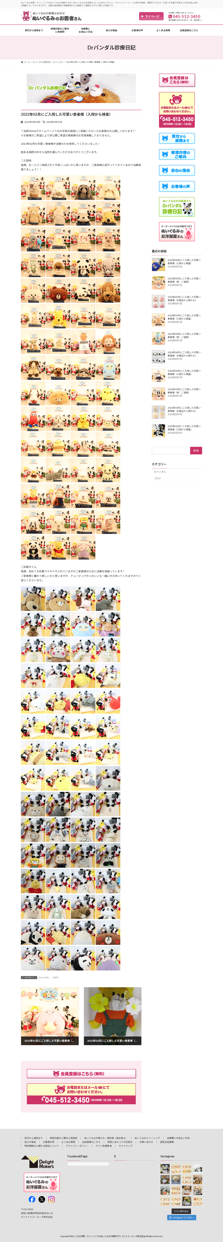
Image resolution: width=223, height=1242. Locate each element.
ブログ (55, 977)
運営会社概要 (167, 1142)
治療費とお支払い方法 (178, 1138)
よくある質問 (68, 1142)
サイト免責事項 (104, 1145)
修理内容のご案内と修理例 (63, 1138)
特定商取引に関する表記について (41, 1145)
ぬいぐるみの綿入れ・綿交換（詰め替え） (106, 1138)
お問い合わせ (146, 1142)
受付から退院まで (33, 1138)
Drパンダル (44, 977)
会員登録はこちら (91, 1142)
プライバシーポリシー (77, 1145)
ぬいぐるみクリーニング (147, 1138)
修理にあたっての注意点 (119, 1142)
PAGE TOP (214, 1202)
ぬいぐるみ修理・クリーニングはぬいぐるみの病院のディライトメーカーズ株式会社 (108, 1236)
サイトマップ (125, 1145)
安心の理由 (30, 1142)
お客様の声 (48, 1142)
